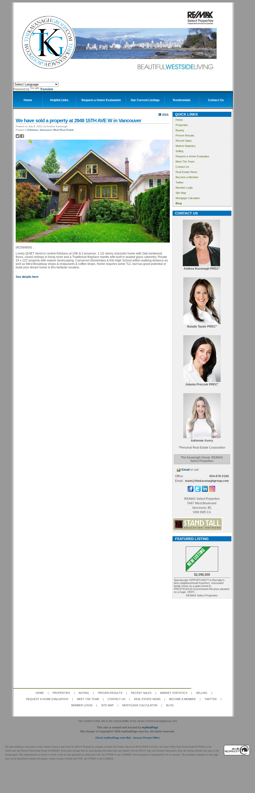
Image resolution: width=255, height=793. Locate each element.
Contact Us (182, 166)
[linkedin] (205, 491)
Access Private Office (146, 737)
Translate (46, 89)
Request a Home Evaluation (192, 156)
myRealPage (150, 727)
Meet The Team (185, 161)
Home (179, 119)
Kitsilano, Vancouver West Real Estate (50, 129)
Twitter (180, 182)
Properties (182, 125)
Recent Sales (184, 140)
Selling (179, 151)
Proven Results (185, 135)
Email (186, 469)
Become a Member (187, 177)
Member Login (184, 187)
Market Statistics (186, 145)
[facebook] (190, 491)
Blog (179, 203)
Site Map (181, 192)
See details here (27, 277)
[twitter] (198, 491)
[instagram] (212, 491)
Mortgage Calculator (188, 198)
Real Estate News (186, 171)
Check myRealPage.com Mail (113, 737)
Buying (180, 130)
